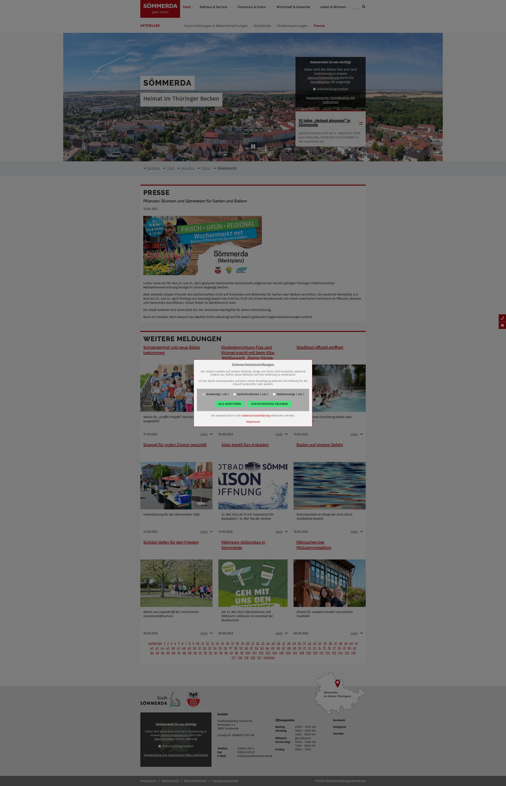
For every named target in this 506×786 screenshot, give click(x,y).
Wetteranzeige (286, 394)
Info (225, 394)
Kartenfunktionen (248, 394)
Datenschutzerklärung (256, 415)
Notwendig (213, 394)
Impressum (253, 421)
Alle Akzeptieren (229, 403)
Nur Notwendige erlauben (269, 403)
